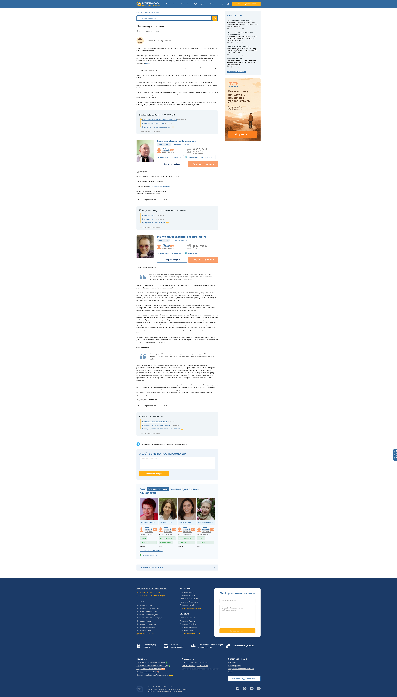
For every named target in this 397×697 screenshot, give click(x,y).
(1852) (163, 253)
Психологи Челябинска (145, 627)
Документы (188, 659)
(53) (176, 253)
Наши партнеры (234, 665)
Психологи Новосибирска (146, 611)
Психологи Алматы (187, 592)
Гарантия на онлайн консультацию (150, 662)
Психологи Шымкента (189, 599)
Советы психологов (152, 12)
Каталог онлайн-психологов (151, 551)
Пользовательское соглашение (194, 662)
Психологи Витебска (188, 624)
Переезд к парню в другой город (154, 421)
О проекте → (242, 134)
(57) (176, 157)
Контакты (232, 662)
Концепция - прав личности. (159, 186)
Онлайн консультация (177, 645)
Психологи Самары (144, 630)
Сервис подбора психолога (150, 645)
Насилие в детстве (234, 58)
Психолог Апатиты (180, 240)
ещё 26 (199, 546)
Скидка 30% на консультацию (148, 669)
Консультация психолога (246, 4)
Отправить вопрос (237, 631)
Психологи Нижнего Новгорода (149, 618)
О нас (230, 672)
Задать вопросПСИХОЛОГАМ (395, 455)
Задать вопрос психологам (150, 131)
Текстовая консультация (243, 646)
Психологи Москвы (144, 605)
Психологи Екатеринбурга (147, 615)
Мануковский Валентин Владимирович (181, 236)
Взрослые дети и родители (166, 538)
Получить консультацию (203, 164)
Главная (139, 12)
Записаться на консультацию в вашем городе (210, 645)
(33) (193, 157)
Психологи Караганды (189, 602)
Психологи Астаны (187, 595)
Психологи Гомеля (187, 621)
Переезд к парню (148, 215)
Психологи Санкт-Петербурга (148, 608)
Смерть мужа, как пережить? (238, 46)
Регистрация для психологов (244, 679)
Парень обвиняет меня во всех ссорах (156, 127)
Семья (157, 31)
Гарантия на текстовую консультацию (152, 665)
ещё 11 (161, 546)
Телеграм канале (180, 444)
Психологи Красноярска (146, 624)
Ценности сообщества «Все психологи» (152, 675)
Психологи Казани (143, 621)
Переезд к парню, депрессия (153, 123)
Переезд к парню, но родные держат (156, 425)
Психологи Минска (187, 618)
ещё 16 (180, 546)
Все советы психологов (236, 71)
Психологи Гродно (187, 630)
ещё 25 (142, 546)
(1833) (163, 157)
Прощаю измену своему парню (154, 223)
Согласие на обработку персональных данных (200, 669)
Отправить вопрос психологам (241, 669)
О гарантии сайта (149, 555)
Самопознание (165, 543)
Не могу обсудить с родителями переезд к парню (240, 33)
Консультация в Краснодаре (198, 152)
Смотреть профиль (172, 164)
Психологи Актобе (187, 605)
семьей (148, 63)
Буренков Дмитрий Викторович (176, 140)
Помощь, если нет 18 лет (146, 672)
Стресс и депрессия (145, 543)
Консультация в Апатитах (202, 248)
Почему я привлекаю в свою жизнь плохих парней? (161, 429)
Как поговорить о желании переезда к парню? (159, 119)
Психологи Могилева (188, 627)
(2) (192, 253)
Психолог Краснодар (182, 144)
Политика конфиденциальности (195, 666)
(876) (207, 157)
